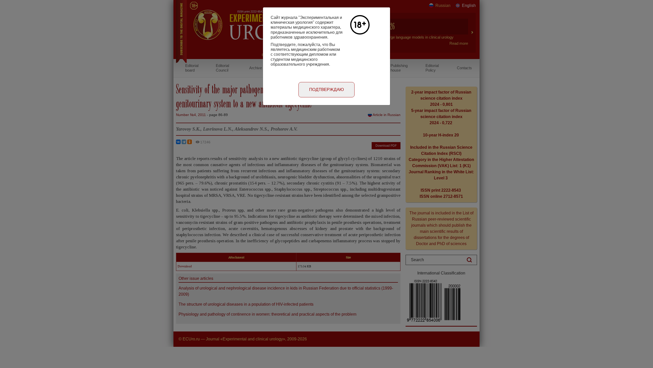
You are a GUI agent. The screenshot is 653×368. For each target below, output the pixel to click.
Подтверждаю (326, 89)
